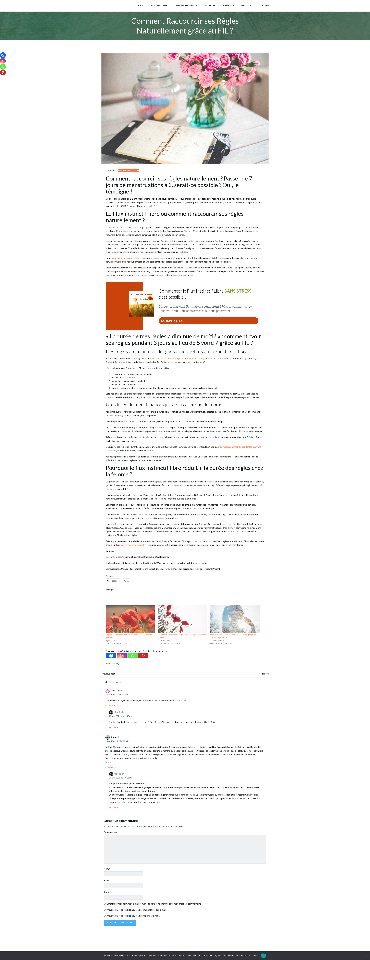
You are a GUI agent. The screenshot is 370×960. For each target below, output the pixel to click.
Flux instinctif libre (128, 170)
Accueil (142, 5)
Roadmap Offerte (160, 5)
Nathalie (115, 690)
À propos (264, 5)
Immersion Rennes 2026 (188, 5)
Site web (108, 892)
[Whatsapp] (132, 655)
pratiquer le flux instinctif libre (126, 257)
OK (263, 955)
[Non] (366, 955)
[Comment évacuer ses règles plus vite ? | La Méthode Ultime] (183, 619)
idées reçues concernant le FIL (134, 544)
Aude (113, 737)
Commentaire (111, 832)
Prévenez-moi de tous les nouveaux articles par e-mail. (133, 915)
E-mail (107, 880)
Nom (107, 868)
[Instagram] (122, 655)
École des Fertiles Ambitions (220, 5)
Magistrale (247, 5)
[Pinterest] (143, 655)
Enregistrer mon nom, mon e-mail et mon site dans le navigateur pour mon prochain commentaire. (153, 903)
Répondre (110, 706)
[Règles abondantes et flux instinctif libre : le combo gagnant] (130, 619)
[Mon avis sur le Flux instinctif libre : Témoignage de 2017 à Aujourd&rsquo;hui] (235, 619)
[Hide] (1, 78)
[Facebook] (111, 655)
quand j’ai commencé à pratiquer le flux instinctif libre (176, 358)
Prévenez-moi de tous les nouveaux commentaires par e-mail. (136, 909)
